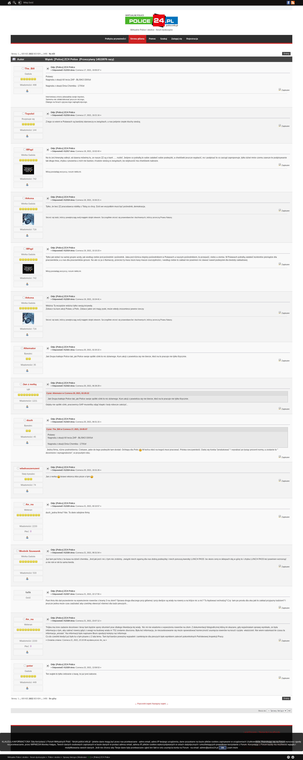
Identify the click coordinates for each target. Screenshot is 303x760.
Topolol (29, 113)
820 (23, 54)
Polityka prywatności (115, 39)
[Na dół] (293, 757)
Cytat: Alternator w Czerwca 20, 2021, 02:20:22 (67, 393)
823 (35, 54)
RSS (293, 2)
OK (222, 748)
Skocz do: (262, 711)
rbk (89, 757)
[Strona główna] (9, 3)
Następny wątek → (160, 704)
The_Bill (30, 68)
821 (26, 54)
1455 (45, 54)
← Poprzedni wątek (143, 704)
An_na (29, 504)
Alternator (30, 348)
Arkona (29, 198)
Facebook (288, 2)
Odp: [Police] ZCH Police (63, 67)
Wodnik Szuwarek (29, 551)
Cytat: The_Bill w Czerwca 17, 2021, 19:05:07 (66, 429)
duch (30, 420)
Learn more (232, 747)
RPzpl (29, 149)
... (20, 54)
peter (30, 665)
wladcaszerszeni (29, 468)
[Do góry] (288, 757)
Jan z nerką (29, 384)
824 (39, 54)
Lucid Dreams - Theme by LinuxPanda (261, 732)
